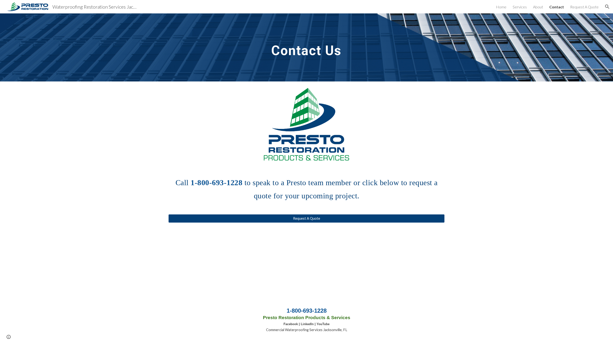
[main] (306, 47)
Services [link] (520, 7)
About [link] (538, 7)
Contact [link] (556, 7)
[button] (607, 6)
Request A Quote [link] (584, 7)
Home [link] (501, 7)
